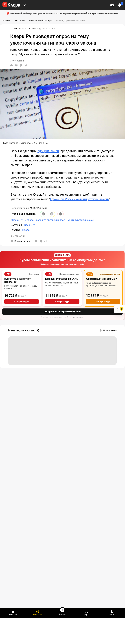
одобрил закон (48, 151)
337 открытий (18, 236)
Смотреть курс (21, 301)
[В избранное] (21, 65)
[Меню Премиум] (24, 4)
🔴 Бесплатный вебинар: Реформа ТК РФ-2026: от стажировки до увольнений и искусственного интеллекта (62, 13)
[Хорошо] (43, 214)
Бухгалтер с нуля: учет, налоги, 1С (17, 280)
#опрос (29, 220)
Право (35, 28)
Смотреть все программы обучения (62, 311)
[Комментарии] (11, 65)
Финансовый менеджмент (101, 278)
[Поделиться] (26, 65)
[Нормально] (52, 214)
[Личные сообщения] (112, 4)
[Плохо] (60, 214)
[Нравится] (16, 65)
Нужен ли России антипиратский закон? (79, 199)
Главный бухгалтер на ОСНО (61, 278)
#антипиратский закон (81, 220)
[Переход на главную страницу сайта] (11, 5)
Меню (87, 615)
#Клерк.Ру (17, 220)
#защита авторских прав (50, 220)
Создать (62, 614)
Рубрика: (16, 230)
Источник (16, 225)
